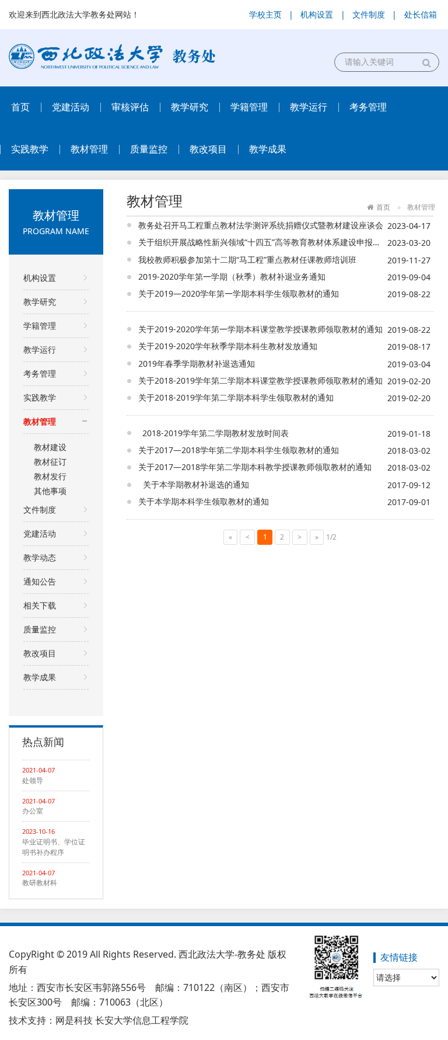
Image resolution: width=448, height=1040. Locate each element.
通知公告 (39, 581)
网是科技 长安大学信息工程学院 (121, 1020)
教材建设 (50, 447)
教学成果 (267, 148)
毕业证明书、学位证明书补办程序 (53, 847)
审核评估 (130, 106)
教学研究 (189, 106)
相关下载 (39, 605)
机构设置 (316, 14)
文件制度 (368, 14)
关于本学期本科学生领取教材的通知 (206, 501)
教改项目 (208, 148)
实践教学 (29, 148)
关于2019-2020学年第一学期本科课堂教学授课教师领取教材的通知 (260, 329)
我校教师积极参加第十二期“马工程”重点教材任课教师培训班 (247, 259)
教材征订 (50, 461)
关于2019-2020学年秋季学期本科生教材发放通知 (227, 346)
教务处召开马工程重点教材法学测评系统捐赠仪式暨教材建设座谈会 (260, 225)
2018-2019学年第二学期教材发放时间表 (213, 433)
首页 (20, 106)
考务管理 (368, 106)
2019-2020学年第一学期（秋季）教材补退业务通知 (232, 276)
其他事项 (50, 490)
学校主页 (265, 14)
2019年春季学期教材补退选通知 (196, 363)
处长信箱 (420, 14)
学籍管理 (249, 106)
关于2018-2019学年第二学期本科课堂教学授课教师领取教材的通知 (260, 380)
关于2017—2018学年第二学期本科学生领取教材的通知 (238, 449)
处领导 (32, 780)
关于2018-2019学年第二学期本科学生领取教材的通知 (236, 397)
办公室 (32, 811)
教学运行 (308, 106)
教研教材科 (39, 883)
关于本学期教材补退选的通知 (193, 484)
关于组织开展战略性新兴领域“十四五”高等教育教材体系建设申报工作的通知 (276, 242)
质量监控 (148, 148)
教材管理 (89, 148)
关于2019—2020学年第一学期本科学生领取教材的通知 (238, 293)
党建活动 (70, 106)
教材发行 (50, 476)
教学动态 (39, 557)
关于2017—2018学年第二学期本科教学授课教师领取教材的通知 (255, 466)
